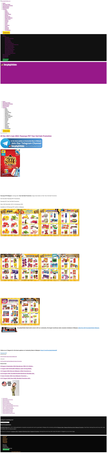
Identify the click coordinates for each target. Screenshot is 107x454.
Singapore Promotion (34, 431)
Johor (6, 10)
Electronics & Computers (9, 43)
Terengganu (7, 30)
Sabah (6, 26)
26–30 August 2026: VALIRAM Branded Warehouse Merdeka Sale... (17, 373)
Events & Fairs (6, 8)
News (4, 58)
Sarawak (7, 27)
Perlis (6, 24)
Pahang (6, 20)
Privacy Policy (5, 447)
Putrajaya (7, 25)
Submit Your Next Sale (7, 448)
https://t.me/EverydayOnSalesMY (48, 350)
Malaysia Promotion (79, 427)
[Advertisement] (33, 75)
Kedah (6, 11)
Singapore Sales (14, 431)
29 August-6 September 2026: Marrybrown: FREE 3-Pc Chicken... (16, 366)
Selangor (7, 29)
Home (4, 3)
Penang (6, 21)
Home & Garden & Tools (9, 48)
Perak (6, 22)
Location (5, 9)
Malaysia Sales (6, 6)
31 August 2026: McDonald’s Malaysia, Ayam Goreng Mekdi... (16, 368)
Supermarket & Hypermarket (10, 53)
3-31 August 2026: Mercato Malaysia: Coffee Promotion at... (15, 371)
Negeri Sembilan (8, 17)
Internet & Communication (9, 49)
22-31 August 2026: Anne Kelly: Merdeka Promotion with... (15, 378)
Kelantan (7, 13)
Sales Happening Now (6, 54)
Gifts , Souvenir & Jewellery (9, 47)
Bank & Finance (7, 39)
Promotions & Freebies (8, 5)
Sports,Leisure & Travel (9, 51)
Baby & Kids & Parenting (9, 38)
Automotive (7, 37)
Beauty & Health (8, 40)
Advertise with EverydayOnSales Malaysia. (88, 328)
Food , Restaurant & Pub (9, 45)
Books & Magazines (8, 42)
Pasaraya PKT (3, 353)
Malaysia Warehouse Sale (69, 427)
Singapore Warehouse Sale (24, 431)
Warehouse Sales (6, 4)
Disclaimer (5, 445)
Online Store (8, 19)
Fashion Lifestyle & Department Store (11, 44)
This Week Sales (5, 55)
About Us (5, 444)
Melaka (6, 15)
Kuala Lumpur (8, 14)
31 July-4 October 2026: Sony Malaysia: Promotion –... (14, 376)
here (74, 431)
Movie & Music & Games (9, 50)
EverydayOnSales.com (4, 427)
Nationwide (7, 16)
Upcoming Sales (5, 56)
